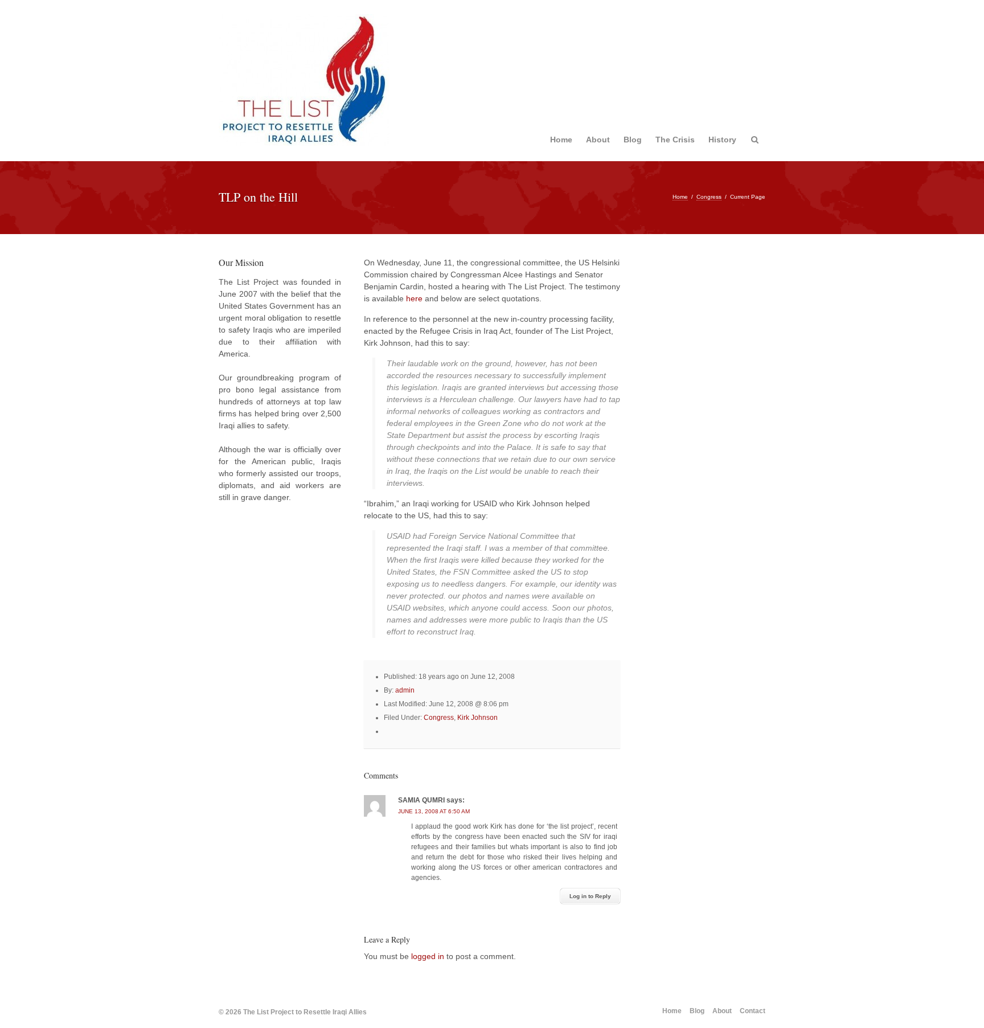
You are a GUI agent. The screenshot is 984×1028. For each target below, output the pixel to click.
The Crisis (675, 139)
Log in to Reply (590, 896)
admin (405, 690)
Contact (752, 1011)
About (598, 139)
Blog (633, 139)
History (722, 139)
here (414, 298)
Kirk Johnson (477, 718)
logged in (427, 956)
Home (561, 139)
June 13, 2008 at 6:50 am (434, 811)
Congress (708, 197)
